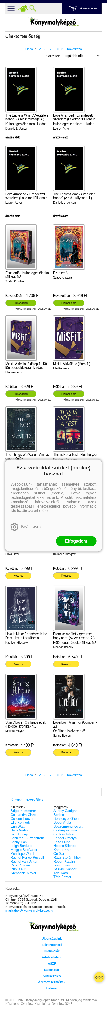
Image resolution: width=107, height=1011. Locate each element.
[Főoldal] (23, 8)
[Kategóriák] (99, 977)
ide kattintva (22, 510)
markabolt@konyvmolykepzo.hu (29, 910)
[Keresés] (33, 8)
